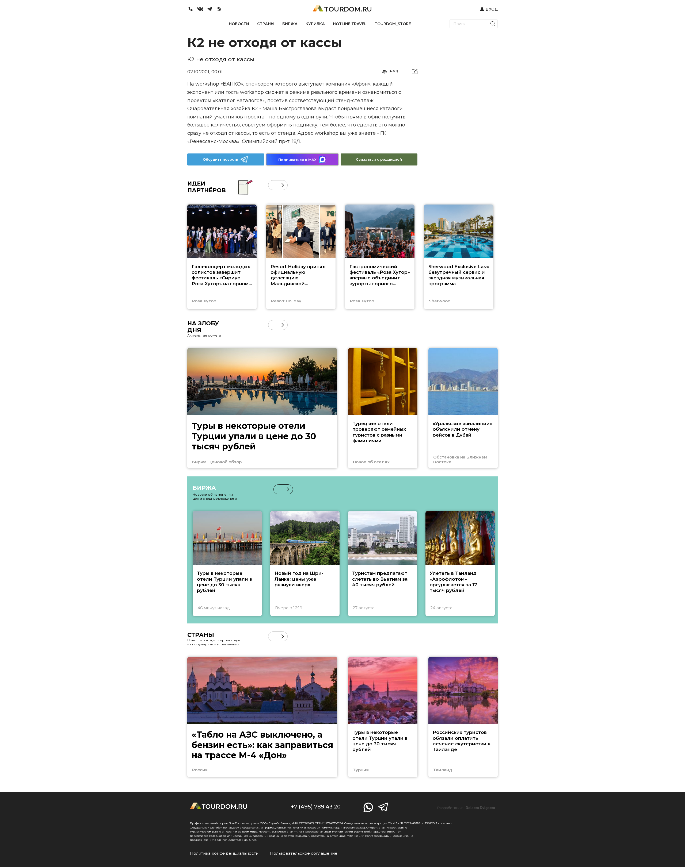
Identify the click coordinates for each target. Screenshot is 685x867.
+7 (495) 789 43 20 (316, 806)
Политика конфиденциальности (224, 853)
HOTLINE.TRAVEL (350, 23)
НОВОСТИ (239, 23)
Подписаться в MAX (297, 159)
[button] (273, 185)
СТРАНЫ (265, 23)
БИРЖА (290, 23)
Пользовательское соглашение (303, 853)
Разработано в (466, 808)
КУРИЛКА (315, 23)
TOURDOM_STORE (393, 23)
